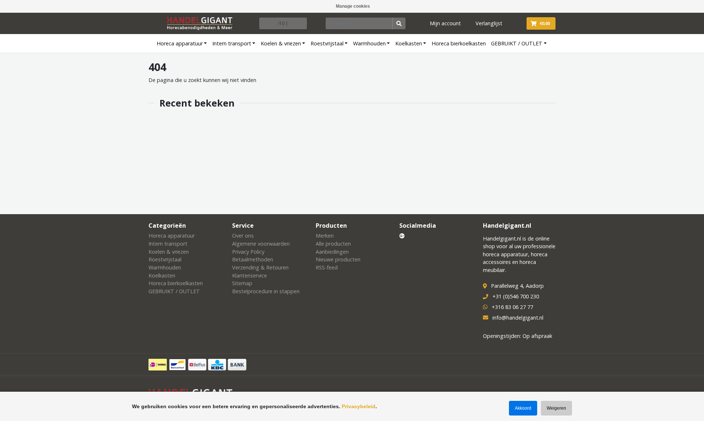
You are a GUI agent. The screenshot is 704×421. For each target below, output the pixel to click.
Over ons (243, 235)
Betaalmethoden (252, 259)
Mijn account (445, 23)
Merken (325, 235)
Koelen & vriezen (281, 43)
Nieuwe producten (338, 259)
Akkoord (523, 408)
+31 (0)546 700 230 (515, 296)
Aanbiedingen (332, 251)
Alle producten (333, 243)
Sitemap (242, 283)
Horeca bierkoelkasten (459, 43)
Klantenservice (249, 275)
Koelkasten (408, 43)
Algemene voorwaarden (261, 243)
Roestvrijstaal (327, 43)
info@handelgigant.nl (517, 317)
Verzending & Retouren (260, 267)
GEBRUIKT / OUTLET (516, 43)
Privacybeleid (358, 406)
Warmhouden (369, 43)
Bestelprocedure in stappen (266, 291)
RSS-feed (327, 267)
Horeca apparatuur (180, 43)
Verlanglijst (489, 23)
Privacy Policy (248, 251)
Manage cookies (353, 6)
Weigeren (556, 408)
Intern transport (231, 43)
